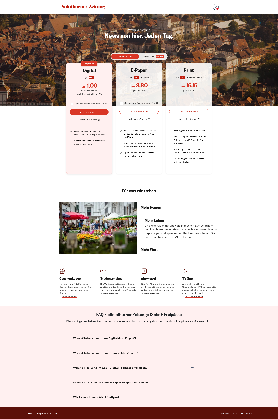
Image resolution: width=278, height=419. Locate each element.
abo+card (88, 143)
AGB (234, 413)
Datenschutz (246, 413)
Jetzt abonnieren (194, 296)
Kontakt (225, 413)
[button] (180, 207)
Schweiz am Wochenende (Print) (91, 103)
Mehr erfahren (69, 296)
